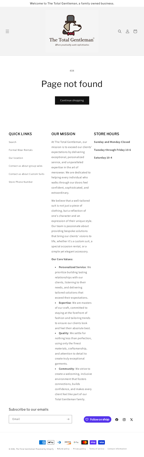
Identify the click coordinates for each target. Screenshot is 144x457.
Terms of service (96, 448)
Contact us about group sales (25, 165)
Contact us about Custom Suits (26, 173)
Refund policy (63, 448)
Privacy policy (79, 448)
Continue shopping (72, 100)
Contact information (117, 448)
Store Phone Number (21, 181)
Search (13, 142)
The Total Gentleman (25, 449)
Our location (16, 157)
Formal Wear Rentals (20, 150)
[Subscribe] (68, 419)
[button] (7, 31)
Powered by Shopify (45, 449)
